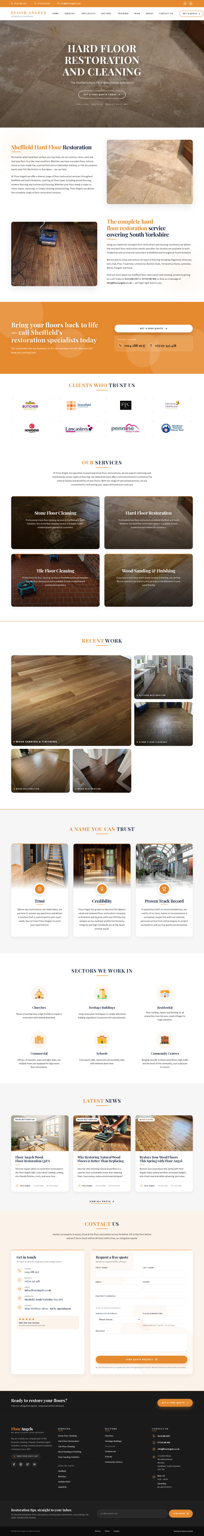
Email (99, 1282)
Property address (106, 1296)
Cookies (116, 1531)
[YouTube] (34, 1464)
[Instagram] (191, 3)
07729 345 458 (149, 279)
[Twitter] (27, 1464)
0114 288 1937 (132, 279)
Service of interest (107, 1313)
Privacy (98, 1531)
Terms (107, 1531)
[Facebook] (185, 3)
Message (100, 1331)
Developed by (183, 1531)
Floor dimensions (153, 1313)
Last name (149, 1267)
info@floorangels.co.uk (119, 283)
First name (102, 1267)
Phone (146, 1282)
